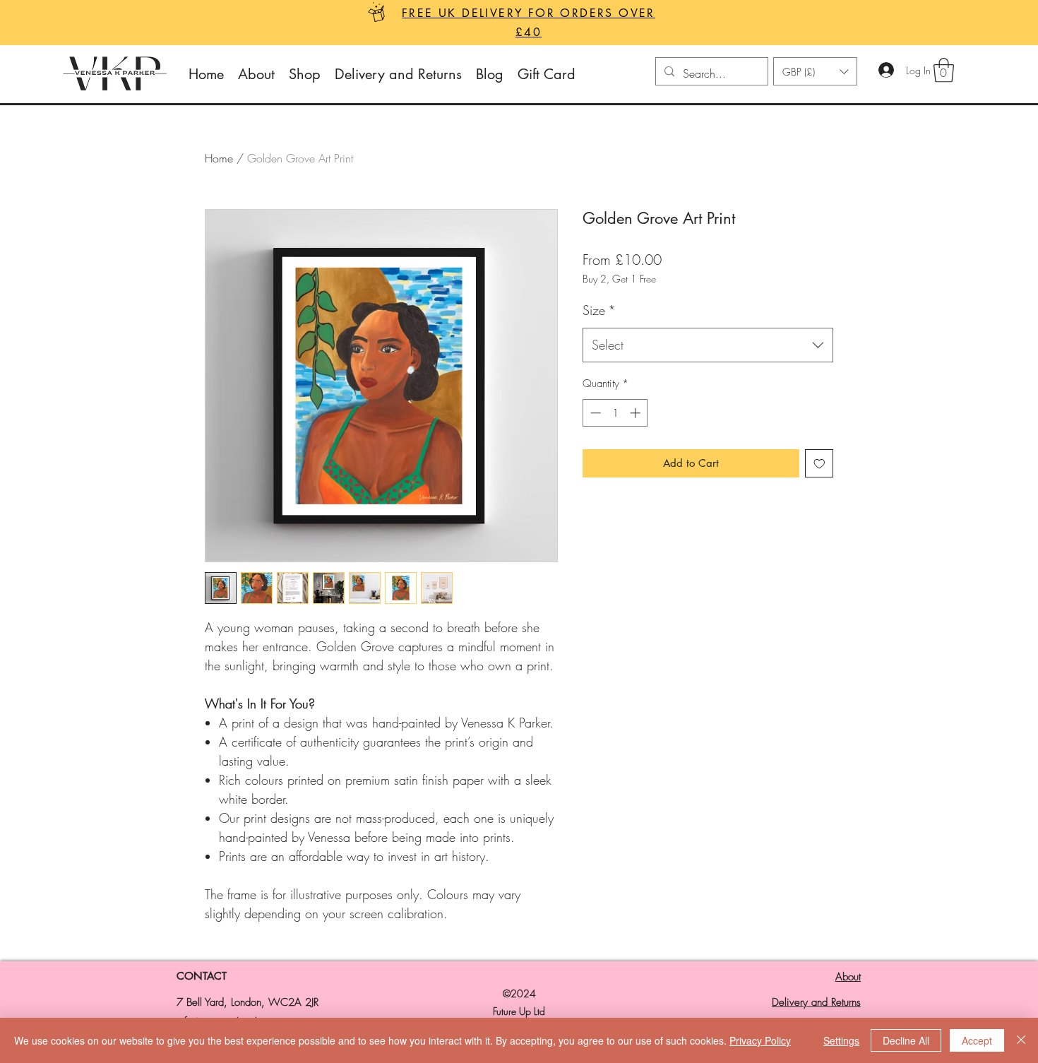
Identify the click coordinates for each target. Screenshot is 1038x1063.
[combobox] (708, 345)
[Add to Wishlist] (819, 463)
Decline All (906, 1040)
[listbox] (815, 71)
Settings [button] (841, 1040)
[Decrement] (594, 413)
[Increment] (636, 413)
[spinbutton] (615, 413)
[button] (815, 71)
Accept (977, 1040)
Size (599, 310)
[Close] (1021, 1040)
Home (219, 158)
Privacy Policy (760, 1040)
